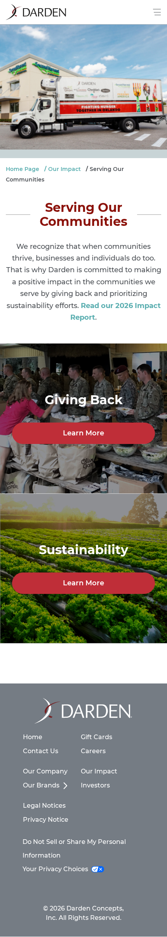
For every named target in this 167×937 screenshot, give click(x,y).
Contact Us (40, 751)
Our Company (45, 771)
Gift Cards (96, 737)
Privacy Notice (45, 819)
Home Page (22, 169)
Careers (93, 751)
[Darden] (36, 12)
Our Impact (64, 169)
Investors (95, 785)
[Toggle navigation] (157, 12)
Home (32, 737)
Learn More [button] (83, 433)
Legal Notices (44, 805)
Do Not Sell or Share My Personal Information (74, 848)
